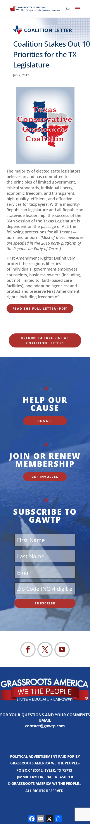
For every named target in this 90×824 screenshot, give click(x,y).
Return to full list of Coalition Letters (45, 340)
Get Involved (45, 477)
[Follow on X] (45, 649)
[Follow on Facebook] (28, 649)
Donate (45, 421)
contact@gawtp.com (45, 725)
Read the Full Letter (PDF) (40, 308)
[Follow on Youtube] (62, 649)
